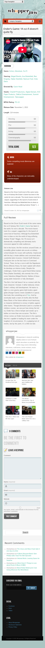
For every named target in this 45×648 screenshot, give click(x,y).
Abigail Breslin (16, 76)
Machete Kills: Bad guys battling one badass (27, 382)
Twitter (10, 610)
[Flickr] (16, 352)
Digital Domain (31, 92)
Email (6, 490)
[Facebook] (10, 352)
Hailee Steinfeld (16, 79)
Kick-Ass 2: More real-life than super (12, 417)
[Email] (20, 352)
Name (6, 482)
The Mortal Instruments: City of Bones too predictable (28, 400)
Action (11, 71)
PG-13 (17, 102)
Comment (7, 455)
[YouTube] (13, 352)
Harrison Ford (28, 79)
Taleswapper (19, 97)
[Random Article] (39, 22)
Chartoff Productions (17, 92)
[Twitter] (7, 352)
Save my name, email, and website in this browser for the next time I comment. (22, 509)
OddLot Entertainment (24, 94)
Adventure (18, 71)
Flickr (10, 608)
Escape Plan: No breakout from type (11, 381)
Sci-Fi (25, 71)
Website (6, 499)
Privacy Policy (12, 627)
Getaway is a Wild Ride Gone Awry (11, 399)
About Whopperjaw (14, 622)
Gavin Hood (18, 87)
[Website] (23, 352)
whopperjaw (19, 357)
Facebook (11, 606)
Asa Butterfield (27, 76)
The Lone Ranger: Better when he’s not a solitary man (28, 418)
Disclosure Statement (15, 624)
